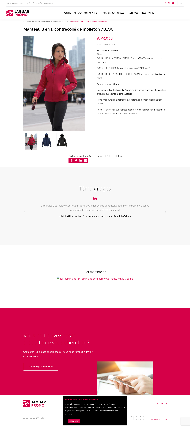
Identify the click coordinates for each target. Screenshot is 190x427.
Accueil (67, 13)
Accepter (74, 421)
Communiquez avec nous (41, 367)
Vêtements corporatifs (85, 13)
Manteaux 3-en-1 (61, 22)
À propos (134, 13)
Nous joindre (148, 13)
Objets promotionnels (113, 13)
